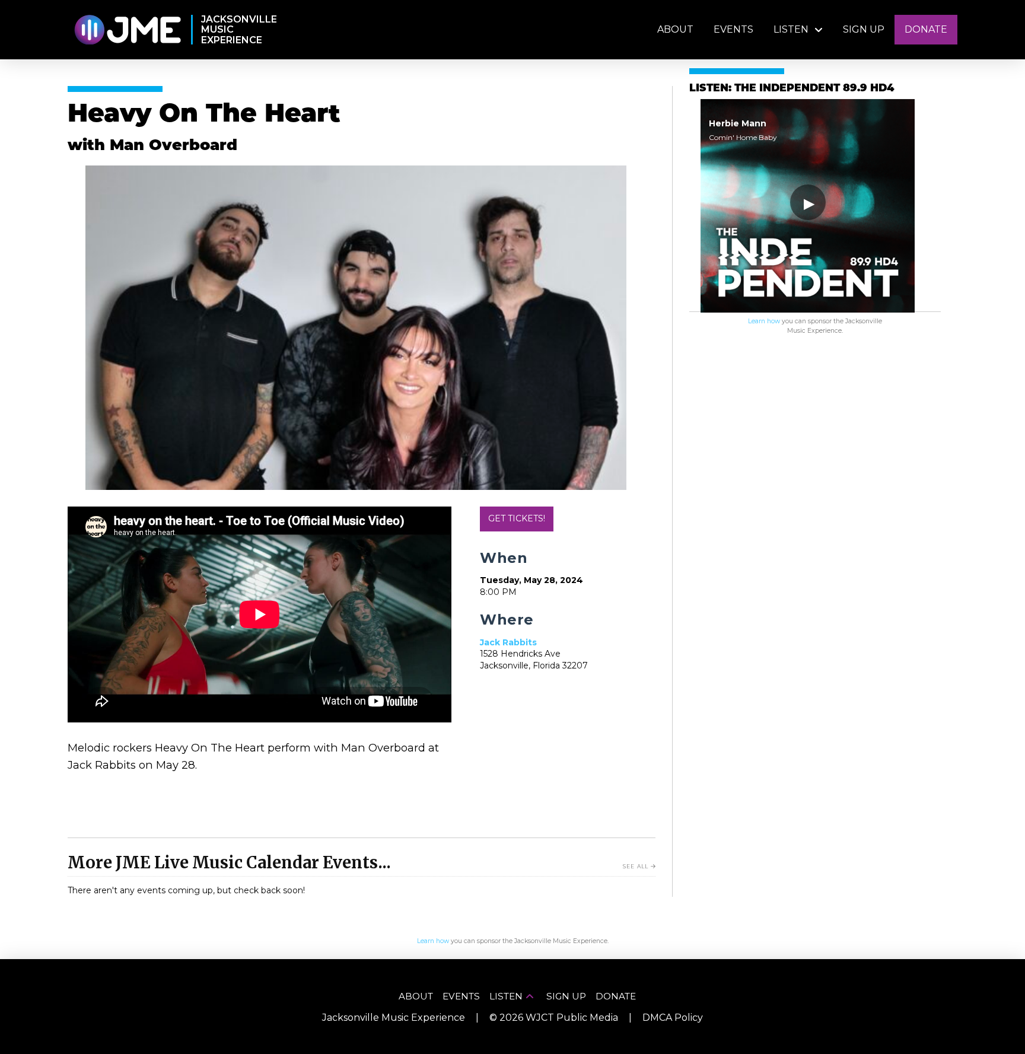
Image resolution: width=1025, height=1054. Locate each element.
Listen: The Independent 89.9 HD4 (791, 89)
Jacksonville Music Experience (393, 1017)
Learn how (764, 321)
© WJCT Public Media (553, 1017)
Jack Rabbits (508, 642)
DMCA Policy (672, 1017)
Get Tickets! (516, 518)
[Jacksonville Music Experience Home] (127, 30)
